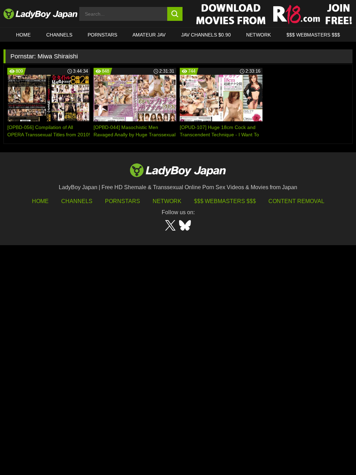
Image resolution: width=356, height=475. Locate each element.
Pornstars (102, 35)
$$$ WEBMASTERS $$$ (313, 35)
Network (258, 35)
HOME (23, 35)
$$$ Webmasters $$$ (225, 201)
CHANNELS (59, 35)
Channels (76, 201)
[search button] (175, 14)
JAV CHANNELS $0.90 (206, 35)
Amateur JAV (148, 35)
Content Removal (296, 201)
